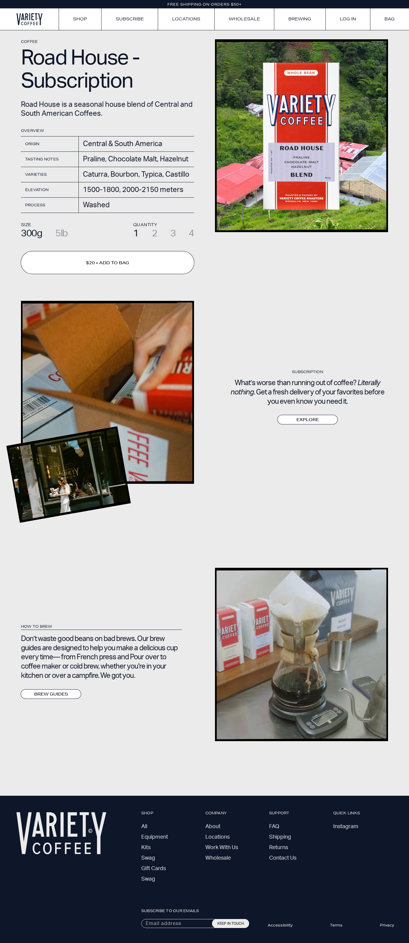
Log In (348, 19)
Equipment (154, 837)
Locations (186, 19)
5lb (61, 233)
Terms (336, 925)
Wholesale (244, 19)
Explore (307, 419)
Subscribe (130, 19)
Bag (389, 19)
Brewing (299, 19)
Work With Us (221, 847)
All (144, 826)
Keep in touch (230, 923)
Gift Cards (153, 868)
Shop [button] (80, 19)
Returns (278, 847)
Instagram (345, 826)
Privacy (387, 925)
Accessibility (280, 925)
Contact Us (282, 858)
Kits (146, 847)
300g (31, 233)
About (212, 826)
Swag (148, 858)
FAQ (274, 826)
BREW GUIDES (51, 694)
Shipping (280, 837)
